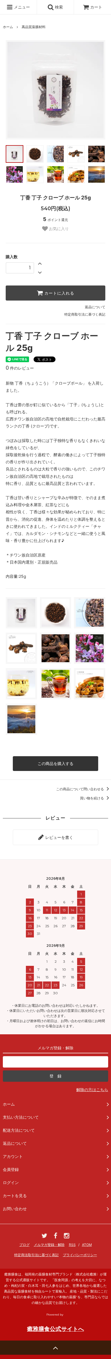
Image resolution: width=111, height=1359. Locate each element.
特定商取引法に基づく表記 (84, 314)
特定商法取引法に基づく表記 (36, 1255)
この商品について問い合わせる (80, 789)
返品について (95, 307)
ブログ (24, 1245)
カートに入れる (58, 293)
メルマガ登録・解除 (49, 1245)
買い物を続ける (92, 798)
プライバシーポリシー (80, 1255)
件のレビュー (20, 368)
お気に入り (58, 228)
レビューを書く (58, 837)
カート (96, 7)
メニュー (21, 7)
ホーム (8, 27)
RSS (72, 1245)
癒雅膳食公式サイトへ (55, 1328)
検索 (58, 7)
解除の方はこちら (92, 1089)
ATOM (87, 1245)
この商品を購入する (55, 763)
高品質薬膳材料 (34, 27)
